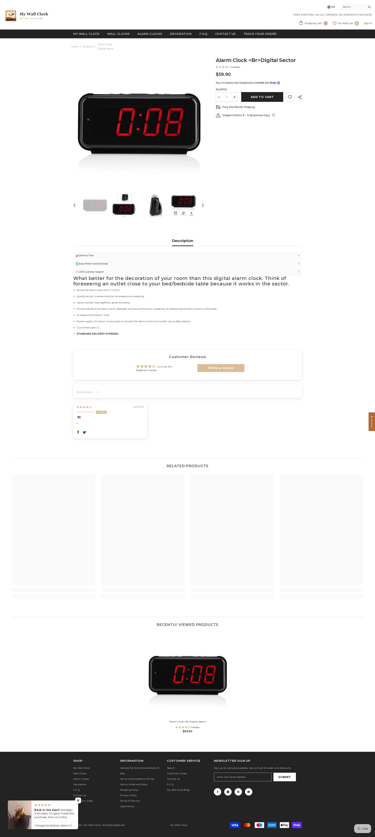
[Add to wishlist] (290, 97)
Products (88, 46)
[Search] (356, 7)
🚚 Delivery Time (187, 255)
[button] (74, 205)
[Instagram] (228, 792)
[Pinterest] (238, 792)
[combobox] (353, 7)
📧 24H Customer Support (187, 272)
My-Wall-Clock (92, 825)
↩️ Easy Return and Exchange (187, 263)
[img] (84, 407)
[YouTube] (248, 792)
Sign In (368, 23)
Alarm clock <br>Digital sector (187, 721)
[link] (53, 590)
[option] (138, 122)
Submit (284, 777)
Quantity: (221, 89)
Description (183, 241)
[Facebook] (217, 792)
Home (74, 46)
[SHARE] (298, 97)
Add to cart (261, 97)
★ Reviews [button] (372, 422)
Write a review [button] (221, 368)
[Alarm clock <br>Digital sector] (187, 675)
